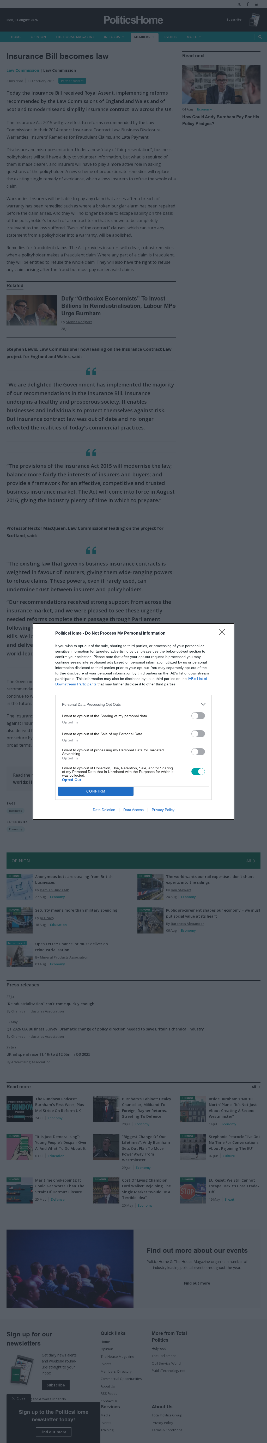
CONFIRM (96, 791)
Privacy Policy (163, 810)
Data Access (133, 810)
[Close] (224, 633)
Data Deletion (104, 810)
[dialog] (133, 721)
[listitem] (133, 704)
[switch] (198, 715)
